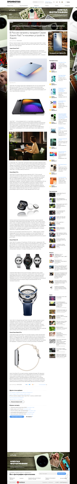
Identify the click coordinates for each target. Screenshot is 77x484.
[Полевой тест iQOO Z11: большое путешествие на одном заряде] (53, 92)
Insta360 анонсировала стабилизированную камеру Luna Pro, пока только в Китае (60, 287)
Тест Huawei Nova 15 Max (62, 165)
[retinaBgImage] (52, 195)
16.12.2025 (58, 236)
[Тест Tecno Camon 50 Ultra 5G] (53, 142)
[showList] (17, 402)
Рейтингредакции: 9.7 (54, 123)
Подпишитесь (48, 1)
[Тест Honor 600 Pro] (53, 181)
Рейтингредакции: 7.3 (53, 148)
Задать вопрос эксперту (17, 416)
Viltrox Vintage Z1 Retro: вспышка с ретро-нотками (20, 394)
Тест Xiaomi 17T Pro (62, 62)
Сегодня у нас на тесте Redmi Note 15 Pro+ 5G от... (62, 79)
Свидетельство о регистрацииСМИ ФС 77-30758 (34, 479)
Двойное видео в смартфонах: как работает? (61, 327)
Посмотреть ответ (30, 407)
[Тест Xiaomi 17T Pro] (53, 66)
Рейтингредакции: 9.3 (54, 71)
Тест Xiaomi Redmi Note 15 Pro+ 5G (62, 76)
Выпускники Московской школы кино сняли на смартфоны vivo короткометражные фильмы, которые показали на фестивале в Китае (60, 275)
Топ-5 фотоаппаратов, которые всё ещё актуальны (60, 212)
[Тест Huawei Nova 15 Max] (53, 168)
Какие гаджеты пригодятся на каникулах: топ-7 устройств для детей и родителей (61, 205)
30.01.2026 (58, 214)
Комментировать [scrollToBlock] (42, 384)
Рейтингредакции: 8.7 (54, 161)
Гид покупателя (24, 5)
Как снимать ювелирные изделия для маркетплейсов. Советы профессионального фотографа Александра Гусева (61, 342)
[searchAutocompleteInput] (39, 2)
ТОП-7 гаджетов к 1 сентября (60, 223)
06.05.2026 (58, 241)
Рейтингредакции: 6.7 (54, 173)
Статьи (47, 5)
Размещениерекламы (12, 479)
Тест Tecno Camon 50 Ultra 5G (62, 139)
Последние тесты (53, 60)
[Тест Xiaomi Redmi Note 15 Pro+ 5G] (53, 79)
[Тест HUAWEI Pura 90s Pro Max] (53, 104)
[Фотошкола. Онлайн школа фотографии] (21, 482)
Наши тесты (10, 5)
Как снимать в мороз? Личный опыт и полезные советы (61, 349)
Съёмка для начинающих (60, 312)
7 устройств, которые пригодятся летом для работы (60, 245)
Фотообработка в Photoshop (61, 307)
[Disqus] (28, 435)
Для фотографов (63, 478)
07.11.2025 (58, 200)
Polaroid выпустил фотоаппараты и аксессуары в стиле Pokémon (60, 261)
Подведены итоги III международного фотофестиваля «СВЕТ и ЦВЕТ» (60, 255)
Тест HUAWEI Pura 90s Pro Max (62, 101)
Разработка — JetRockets (47, 482)
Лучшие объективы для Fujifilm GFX (61, 194)
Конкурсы (67, 5)
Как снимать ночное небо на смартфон (61, 297)
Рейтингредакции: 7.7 (53, 84)
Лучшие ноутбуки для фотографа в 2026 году (61, 239)
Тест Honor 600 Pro (62, 177)
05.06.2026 (58, 208)
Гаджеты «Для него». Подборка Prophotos (60, 228)
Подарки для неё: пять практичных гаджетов (60, 217)
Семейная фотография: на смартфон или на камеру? (61, 310)
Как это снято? (58, 298)
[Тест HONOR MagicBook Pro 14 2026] (53, 131)
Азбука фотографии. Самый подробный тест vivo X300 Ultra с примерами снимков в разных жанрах (62, 116)
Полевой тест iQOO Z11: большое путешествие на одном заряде (62, 89)
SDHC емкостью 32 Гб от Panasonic (17, 397)
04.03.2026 (58, 219)
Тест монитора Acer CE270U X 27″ (62, 152)
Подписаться (62, 473)
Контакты (21, 478)
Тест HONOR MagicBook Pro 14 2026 (61, 128)
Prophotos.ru (64, 482)
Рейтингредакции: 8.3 (54, 97)
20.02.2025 (58, 195)
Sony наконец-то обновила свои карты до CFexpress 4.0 (21, 392)
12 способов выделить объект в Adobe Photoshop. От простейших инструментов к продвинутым (61, 304)
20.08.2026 (58, 224)
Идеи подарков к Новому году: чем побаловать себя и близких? (61, 234)
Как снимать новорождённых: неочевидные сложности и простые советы (61, 334)
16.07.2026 (58, 247)
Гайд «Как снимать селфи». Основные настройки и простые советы (61, 322)
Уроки (56, 5)
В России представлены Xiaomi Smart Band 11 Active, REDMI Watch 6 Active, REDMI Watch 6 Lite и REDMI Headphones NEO (60, 267)
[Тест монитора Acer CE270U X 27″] (53, 155)
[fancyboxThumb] (28, 70)
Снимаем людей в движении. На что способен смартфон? (61, 316)
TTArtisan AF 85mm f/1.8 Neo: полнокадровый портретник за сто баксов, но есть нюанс (60, 282)
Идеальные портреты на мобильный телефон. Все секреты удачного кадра (61, 355)
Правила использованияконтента (50, 479)
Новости (36, 5)
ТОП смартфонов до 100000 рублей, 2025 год (61, 199)
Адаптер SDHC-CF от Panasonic (16, 399)
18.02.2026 (58, 229)
